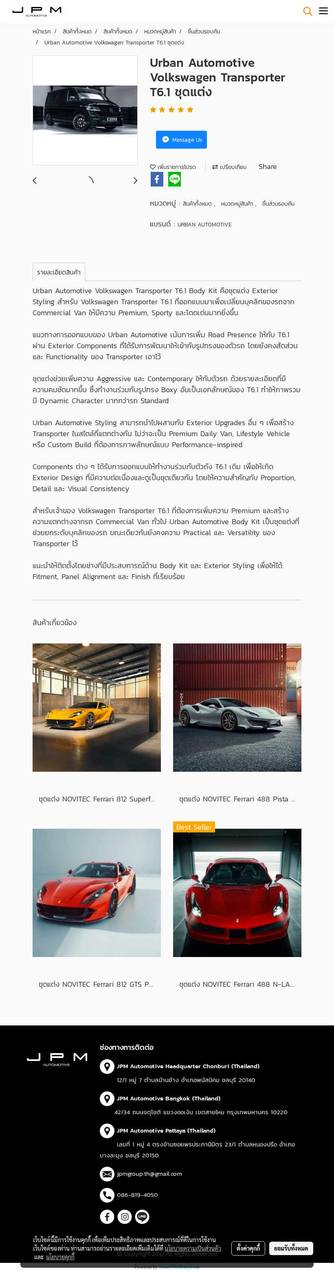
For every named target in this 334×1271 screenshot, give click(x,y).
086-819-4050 (137, 1194)
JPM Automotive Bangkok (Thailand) (168, 1098)
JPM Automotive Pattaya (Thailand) (166, 1130)
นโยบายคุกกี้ (60, 1256)
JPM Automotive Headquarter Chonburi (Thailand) (188, 1066)
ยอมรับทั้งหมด (291, 1248)
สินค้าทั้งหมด (198, 204)
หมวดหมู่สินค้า (238, 204)
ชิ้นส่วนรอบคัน (278, 204)
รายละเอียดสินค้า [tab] (59, 272)
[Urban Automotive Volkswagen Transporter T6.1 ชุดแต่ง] (85, 111)
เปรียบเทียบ (232, 167)
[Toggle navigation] (323, 11)
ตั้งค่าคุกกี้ (248, 1248)
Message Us (186, 140)
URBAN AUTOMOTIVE (205, 224)
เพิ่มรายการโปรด (176, 167)
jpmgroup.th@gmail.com (149, 1173)
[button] (305, 11)
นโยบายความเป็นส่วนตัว (193, 1248)
